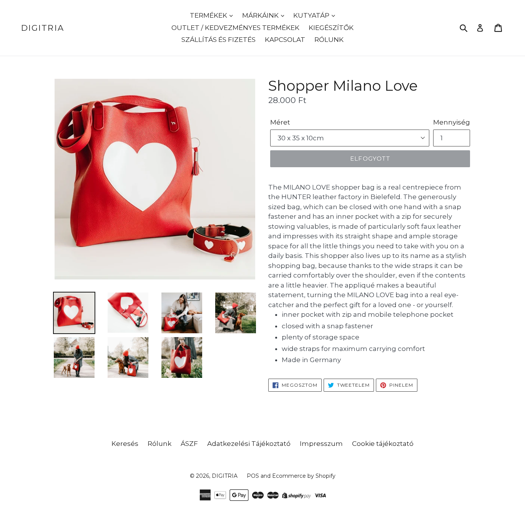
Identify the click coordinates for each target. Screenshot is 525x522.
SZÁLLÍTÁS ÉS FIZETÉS (218, 39)
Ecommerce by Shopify (304, 475)
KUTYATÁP (312, 15)
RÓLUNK (329, 39)
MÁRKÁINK (261, 15)
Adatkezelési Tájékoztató (249, 443)
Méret (280, 122)
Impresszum (321, 443)
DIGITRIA (42, 28)
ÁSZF (189, 443)
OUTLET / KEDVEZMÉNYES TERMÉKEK (235, 28)
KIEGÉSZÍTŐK (331, 28)
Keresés (124, 443)
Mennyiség (451, 122)
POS (253, 475)
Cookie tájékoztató (383, 443)
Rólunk (159, 443)
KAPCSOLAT (285, 39)
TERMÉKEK (209, 15)
